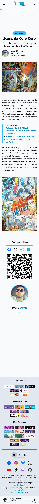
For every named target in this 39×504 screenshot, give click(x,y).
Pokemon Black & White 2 (17, 128)
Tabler (24, 487)
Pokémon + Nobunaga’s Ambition (20, 136)
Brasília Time (18, 485)
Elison (13, 487)
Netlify (19, 490)
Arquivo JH (19, 33)
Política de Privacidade (19, 492)
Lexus (13, 51)
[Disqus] (19, 346)
